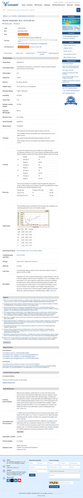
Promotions (71, 16)
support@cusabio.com (74, 2)
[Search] (78, 10)
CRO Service (38, 5)
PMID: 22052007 (49, 429)
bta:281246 (24, 445)
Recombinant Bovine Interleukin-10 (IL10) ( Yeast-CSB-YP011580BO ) (21, 364)
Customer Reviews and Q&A (42, 53)
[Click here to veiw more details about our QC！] (71, 100)
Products (29, 5)
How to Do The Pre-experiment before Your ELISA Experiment (70, 66)
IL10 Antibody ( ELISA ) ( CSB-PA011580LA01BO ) (16, 353)
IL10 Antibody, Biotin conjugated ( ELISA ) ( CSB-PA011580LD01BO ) (21, 358)
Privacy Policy (41, 495)
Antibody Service (67, 48)
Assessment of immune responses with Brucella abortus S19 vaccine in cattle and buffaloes (28, 303)
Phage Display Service (69, 45)
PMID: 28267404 (21, 419)
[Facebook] (8, 480)
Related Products (30, 53)
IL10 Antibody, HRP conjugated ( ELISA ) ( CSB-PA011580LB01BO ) (21, 354)
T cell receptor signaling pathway (71, 90)
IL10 (18, 73)
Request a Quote (23, 34)
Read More (7, 342)
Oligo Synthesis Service (69, 57)
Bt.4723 (24, 449)
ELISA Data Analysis (67, 63)
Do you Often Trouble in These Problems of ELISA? (70, 77)
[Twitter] (11, 480)
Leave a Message (23, 47)
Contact (77, 5)
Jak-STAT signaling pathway (69, 88)
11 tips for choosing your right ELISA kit (70, 73)
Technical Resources (58, 5)
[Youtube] (19, 480)
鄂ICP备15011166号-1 (59, 493)
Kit (9, 16)
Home (24, 5)
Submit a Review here (9, 382)
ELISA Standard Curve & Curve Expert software (29, 250)
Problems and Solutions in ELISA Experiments (71, 81)
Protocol (17, 23)
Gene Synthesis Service (69, 54)
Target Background (54, 53)
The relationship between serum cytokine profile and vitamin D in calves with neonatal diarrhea (28, 325)
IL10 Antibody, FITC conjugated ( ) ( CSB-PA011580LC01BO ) (19, 356)
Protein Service (67, 51)
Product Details (8, 53)
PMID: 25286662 (51, 423)
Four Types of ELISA (67, 70)
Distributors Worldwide (68, 38)
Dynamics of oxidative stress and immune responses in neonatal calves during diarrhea (27, 317)
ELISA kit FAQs (21, 255)
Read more (53, 290)
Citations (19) (8, 23)
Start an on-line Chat (36, 47)
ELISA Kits (14, 16)
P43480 (19, 77)
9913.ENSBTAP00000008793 (30, 447)
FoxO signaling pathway (68, 93)
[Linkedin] (15, 480)
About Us (70, 5)
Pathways (47, 5)
